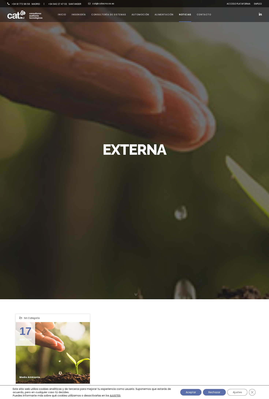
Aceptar (191, 392)
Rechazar (214, 392)
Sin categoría (32, 318)
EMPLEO (258, 3)
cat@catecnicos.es (103, 3)
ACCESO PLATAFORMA (238, 3)
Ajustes (237, 392)
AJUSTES (115, 395)
